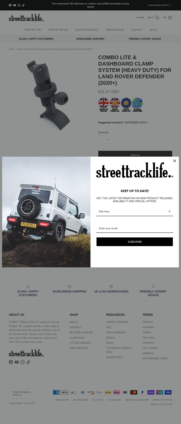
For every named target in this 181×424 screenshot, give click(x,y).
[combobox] (134, 211)
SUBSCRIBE (134, 241)
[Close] (174, 161)
